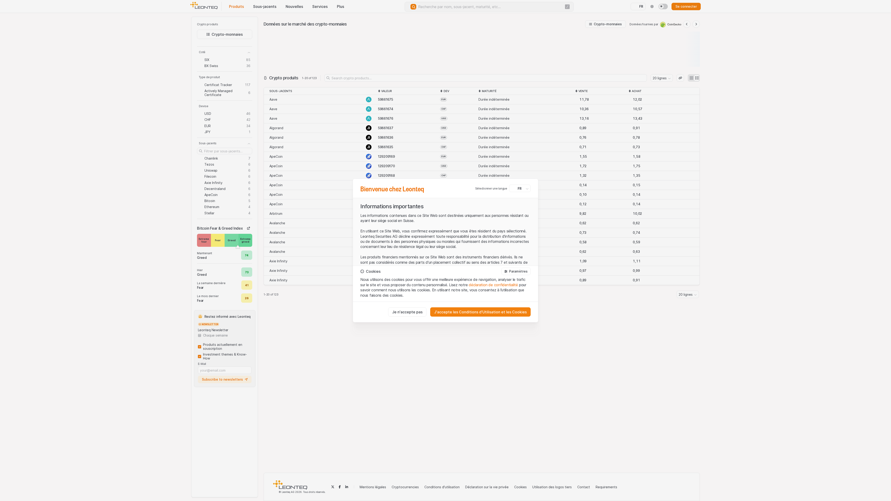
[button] (516, 271)
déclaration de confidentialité (493, 285)
